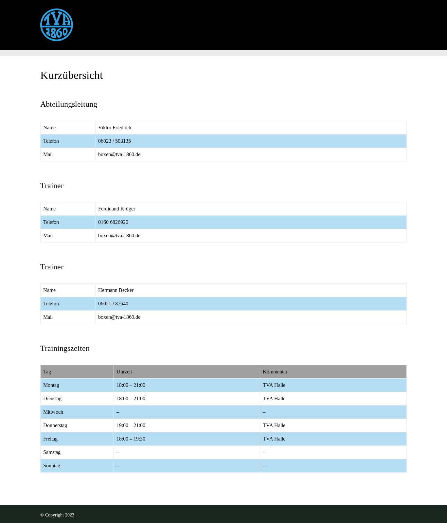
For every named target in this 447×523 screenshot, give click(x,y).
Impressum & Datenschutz (295, 21)
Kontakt (240, 21)
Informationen (154, 21)
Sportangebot (201, 21)
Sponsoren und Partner (367, 21)
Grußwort (111, 21)
